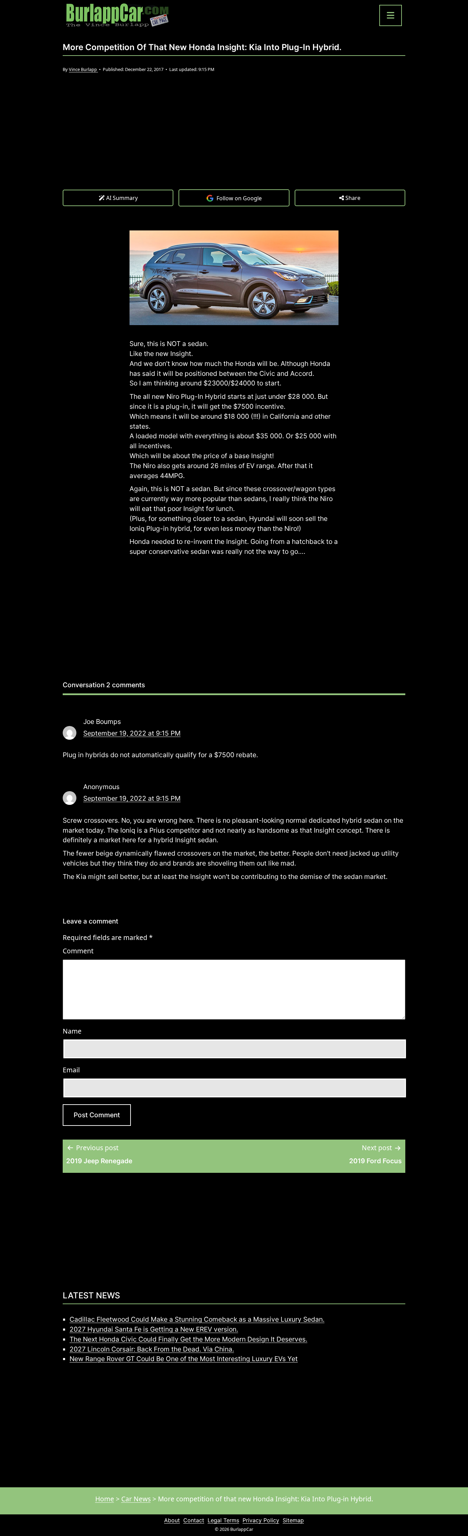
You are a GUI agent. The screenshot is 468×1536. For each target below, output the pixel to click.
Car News (136, 1498)
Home (104, 1498)
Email (71, 1069)
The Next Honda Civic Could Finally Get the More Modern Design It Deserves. (188, 1339)
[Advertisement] (234, 138)
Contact (193, 1520)
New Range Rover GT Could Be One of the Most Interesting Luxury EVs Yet (184, 1359)
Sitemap (293, 1520)
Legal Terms (223, 1520)
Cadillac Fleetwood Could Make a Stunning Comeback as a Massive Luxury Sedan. (197, 1319)
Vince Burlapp (83, 69)
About (172, 1520)
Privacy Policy (261, 1520)
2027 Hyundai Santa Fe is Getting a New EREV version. (154, 1329)
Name (72, 1031)
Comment (78, 950)
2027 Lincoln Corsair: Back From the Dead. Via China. (152, 1349)
